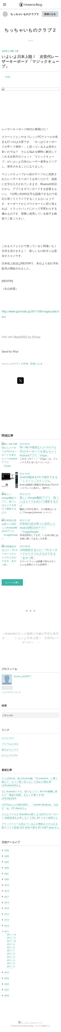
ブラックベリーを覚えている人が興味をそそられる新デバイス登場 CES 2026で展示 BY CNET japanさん (30, 825)
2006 (6, 995)
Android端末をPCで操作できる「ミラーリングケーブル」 (39, 479)
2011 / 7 (11, 950)
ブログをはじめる (10, 743)
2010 (6, 972)
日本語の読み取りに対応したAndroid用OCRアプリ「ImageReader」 (38, 528)
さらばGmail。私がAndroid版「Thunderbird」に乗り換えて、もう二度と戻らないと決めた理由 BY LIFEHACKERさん (30, 781)
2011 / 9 (11, 944)
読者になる (50, 14)
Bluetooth (46, 184)
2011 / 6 (11, 953)
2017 (6, 896)
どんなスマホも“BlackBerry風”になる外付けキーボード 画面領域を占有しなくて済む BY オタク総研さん (30, 815)
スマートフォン (11, 137)
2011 (6, 931)
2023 (6, 861)
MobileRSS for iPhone (27, 337)
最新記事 (7, 770)
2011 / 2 (11, 966)
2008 (6, 983)
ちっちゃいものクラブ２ (24, 14)
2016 (6, 902)
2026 (6, 850)
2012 (6, 925)
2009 (6, 978)
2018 (6, 890)
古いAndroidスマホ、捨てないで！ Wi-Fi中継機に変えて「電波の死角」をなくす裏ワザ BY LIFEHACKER (29, 795)
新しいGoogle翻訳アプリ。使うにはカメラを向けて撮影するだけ (39, 502)
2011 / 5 (11, 956)
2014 (6, 913)
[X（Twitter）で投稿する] (20, 380)
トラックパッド (19, 208)
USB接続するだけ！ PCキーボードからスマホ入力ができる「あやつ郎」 (38, 554)
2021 (6, 873)
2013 (6, 919)
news (7, 76)
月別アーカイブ (11, 842)
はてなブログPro (10, 755)
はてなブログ (8, 737)
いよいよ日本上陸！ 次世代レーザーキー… (37, 640)
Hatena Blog (27, 1025)
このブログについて (11, 692)
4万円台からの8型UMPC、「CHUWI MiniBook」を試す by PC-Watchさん (30, 806)
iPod (15, 351)
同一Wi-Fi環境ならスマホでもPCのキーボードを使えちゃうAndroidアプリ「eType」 (38, 451)
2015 (6, 908)
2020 (6, 879)
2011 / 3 (11, 963)
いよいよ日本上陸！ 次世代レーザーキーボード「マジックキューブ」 (30, 61)
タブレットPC (32, 137)
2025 (6, 855)
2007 (6, 989)
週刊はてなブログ (10, 749)
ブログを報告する (42, 1025)
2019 (6, 884)
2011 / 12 (11, 934)
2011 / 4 (11, 960)
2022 (6, 867)
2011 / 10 (11, 940)
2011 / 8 (11, 947)
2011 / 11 (11, 937)
